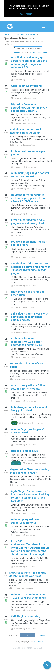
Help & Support (10, 34)
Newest (17, 52)
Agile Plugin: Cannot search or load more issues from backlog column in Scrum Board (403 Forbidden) (30, 495)
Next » (43, 635)
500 (43, 641)
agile (14, 422)
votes (6, 89)
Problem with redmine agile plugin (28, 153)
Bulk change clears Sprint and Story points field (29, 408)
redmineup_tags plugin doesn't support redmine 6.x (30, 174)
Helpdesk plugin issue (24, 450)
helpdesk (16, 463)
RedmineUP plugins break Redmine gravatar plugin (26, 131)
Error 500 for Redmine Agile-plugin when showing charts (28, 221)
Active (25, 52)
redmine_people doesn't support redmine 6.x (25, 521)
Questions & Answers (27, 34)
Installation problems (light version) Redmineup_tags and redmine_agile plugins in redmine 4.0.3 (29, 62)
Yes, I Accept (26, 13)
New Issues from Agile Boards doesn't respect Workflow (27, 574)
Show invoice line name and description (28, 293)
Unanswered (42, 52)
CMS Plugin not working (25, 616)
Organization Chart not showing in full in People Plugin (29, 471)
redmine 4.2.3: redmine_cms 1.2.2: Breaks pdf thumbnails (28, 596)
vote (6, 60)
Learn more (33, 8)
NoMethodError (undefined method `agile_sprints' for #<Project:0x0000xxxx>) (28, 198)
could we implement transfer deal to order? (29, 243)
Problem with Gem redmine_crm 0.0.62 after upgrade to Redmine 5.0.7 (26, 342)
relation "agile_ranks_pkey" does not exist (27, 430)
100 (39, 641)
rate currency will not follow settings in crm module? (28, 387)
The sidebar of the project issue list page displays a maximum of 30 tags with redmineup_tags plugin (30, 268)
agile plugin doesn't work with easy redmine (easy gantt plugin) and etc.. (29, 317)
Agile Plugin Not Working (26, 85)
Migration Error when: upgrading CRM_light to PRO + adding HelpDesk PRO (29, 107)
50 (35, 641)
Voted (32, 52)
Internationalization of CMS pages (26, 365)
